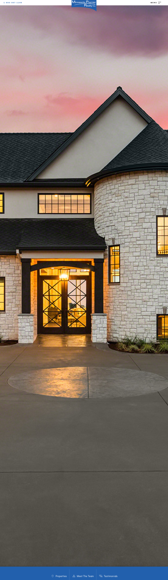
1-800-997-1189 (13, 3)
